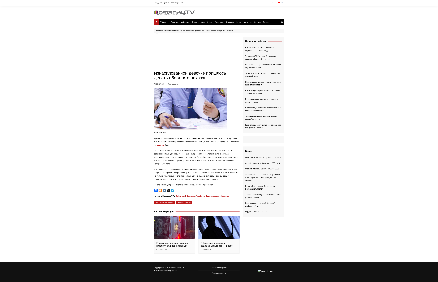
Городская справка (161, 3)
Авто (246, 22)
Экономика (219, 22)
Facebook (200, 196)
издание (160, 145)
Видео (266, 22)
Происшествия (198, 22)
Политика (175, 22)
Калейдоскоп (255, 22)
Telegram (180, 196)
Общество (185, 22)
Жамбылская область (165, 203)
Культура (230, 22)
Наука (238, 22)
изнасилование (185, 203)
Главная (159, 31)
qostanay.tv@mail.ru (168, 271)
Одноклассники (213, 196)
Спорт (209, 22)
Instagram (225, 196)
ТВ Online (164, 22)
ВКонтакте (190, 196)
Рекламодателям (176, 3)
